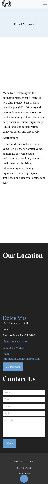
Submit (9, 443)
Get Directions (13, 366)
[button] (24, 479)
